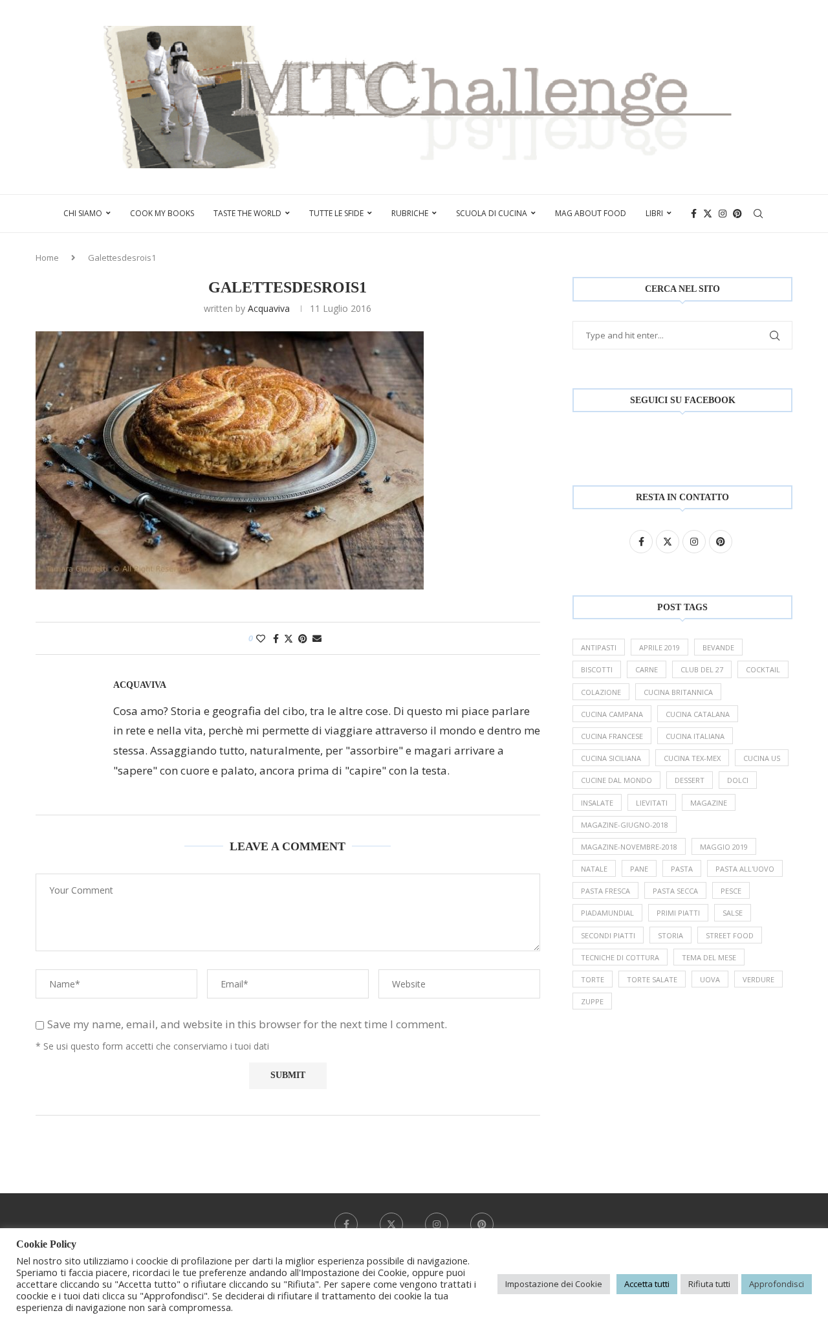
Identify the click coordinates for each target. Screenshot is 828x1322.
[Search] (758, 213)
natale (594, 869)
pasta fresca (605, 891)
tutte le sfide (336, 213)
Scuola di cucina (491, 213)
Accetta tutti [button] (647, 1284)
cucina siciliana (611, 758)
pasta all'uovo (744, 869)
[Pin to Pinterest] (302, 638)
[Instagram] (722, 213)
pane (639, 869)
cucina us (761, 758)
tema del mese (709, 957)
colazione (601, 692)
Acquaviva (269, 308)
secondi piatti (608, 935)
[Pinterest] (737, 213)
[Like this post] (260, 638)
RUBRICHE (409, 213)
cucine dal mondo (616, 780)
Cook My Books (162, 213)
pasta (682, 869)
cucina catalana (698, 714)
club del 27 (702, 669)
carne (646, 669)
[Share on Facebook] (276, 638)
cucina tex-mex (692, 758)
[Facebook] (694, 213)
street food (730, 935)
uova (710, 979)
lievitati (652, 803)
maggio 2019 (724, 847)
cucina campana (612, 714)
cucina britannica (678, 692)
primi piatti (678, 913)
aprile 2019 (659, 647)
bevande (718, 647)
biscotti (597, 669)
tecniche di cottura (620, 957)
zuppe (592, 1001)
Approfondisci (776, 1284)
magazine (708, 803)
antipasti (598, 647)
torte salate (652, 979)
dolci (737, 780)
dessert (689, 780)
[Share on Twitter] (288, 638)
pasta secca (675, 891)
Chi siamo (82, 213)
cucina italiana (695, 736)
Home (47, 257)
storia (670, 935)
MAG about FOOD (590, 213)
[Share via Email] (316, 638)
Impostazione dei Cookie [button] (553, 1284)
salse (733, 913)
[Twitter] (707, 213)
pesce (731, 891)
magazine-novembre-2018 (629, 847)
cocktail (763, 669)
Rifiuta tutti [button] (709, 1284)
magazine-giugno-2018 (624, 825)
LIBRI (654, 213)
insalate (597, 803)
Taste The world (247, 213)
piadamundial (607, 913)
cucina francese (612, 736)
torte (592, 979)
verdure (758, 979)
